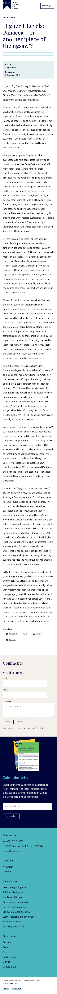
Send (8, 722)
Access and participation (14, 887)
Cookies (6, 989)
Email (5, 678)
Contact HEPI (9, 966)
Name (5, 690)
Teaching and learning (13, 926)
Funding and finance (13, 897)
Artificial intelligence (13, 892)
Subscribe (11, 816)
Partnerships (9, 957)
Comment (7, 701)
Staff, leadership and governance (19, 916)
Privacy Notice (17, 989)
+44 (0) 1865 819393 (13, 841)
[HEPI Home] (13, 5)
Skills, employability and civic (17, 912)
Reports (7, 942)
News (5, 952)
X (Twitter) (8, 866)
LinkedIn (7, 871)
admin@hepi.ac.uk (12, 851)
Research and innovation (15, 907)
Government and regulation (16, 902)
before (14, 581)
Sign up (6, 962)
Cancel (20, 722)
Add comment (15, 672)
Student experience (12, 921)
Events (6, 947)
